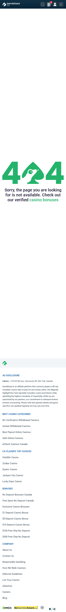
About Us (7, 550)
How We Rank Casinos (14, 568)
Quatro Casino (9, 469)
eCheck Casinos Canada (14, 444)
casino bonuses (43, 199)
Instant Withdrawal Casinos (16, 426)
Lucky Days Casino (12, 481)
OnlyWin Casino (10, 457)
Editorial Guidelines (12, 574)
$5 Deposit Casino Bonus (15, 518)
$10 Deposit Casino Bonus (16, 524)
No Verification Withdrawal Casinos (20, 420)
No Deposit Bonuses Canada (17, 494)
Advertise (7, 586)
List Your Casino (10, 580)
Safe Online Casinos (12, 438)
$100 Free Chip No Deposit (16, 530)
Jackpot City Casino (12, 475)
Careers (6, 592)
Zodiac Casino (9, 463)
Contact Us (8, 556)
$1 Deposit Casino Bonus (15, 512)
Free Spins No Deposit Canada (18, 500)
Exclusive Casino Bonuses (15, 506)
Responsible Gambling (13, 562)
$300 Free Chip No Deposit (16, 536)
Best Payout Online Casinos (16, 432)
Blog (4, 598)
